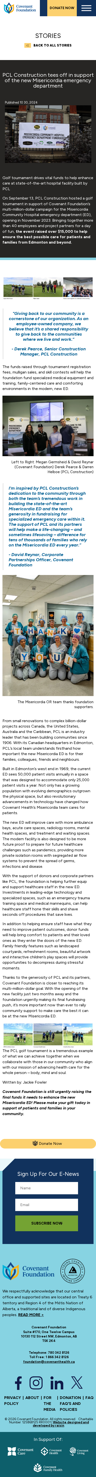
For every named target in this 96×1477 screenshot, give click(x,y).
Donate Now (62, 8)
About (32, 1397)
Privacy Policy (12, 1400)
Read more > (31, 1314)
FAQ (89, 1397)
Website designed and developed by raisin (61, 1423)
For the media (49, 1403)
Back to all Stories (52, 45)
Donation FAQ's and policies (70, 1403)
